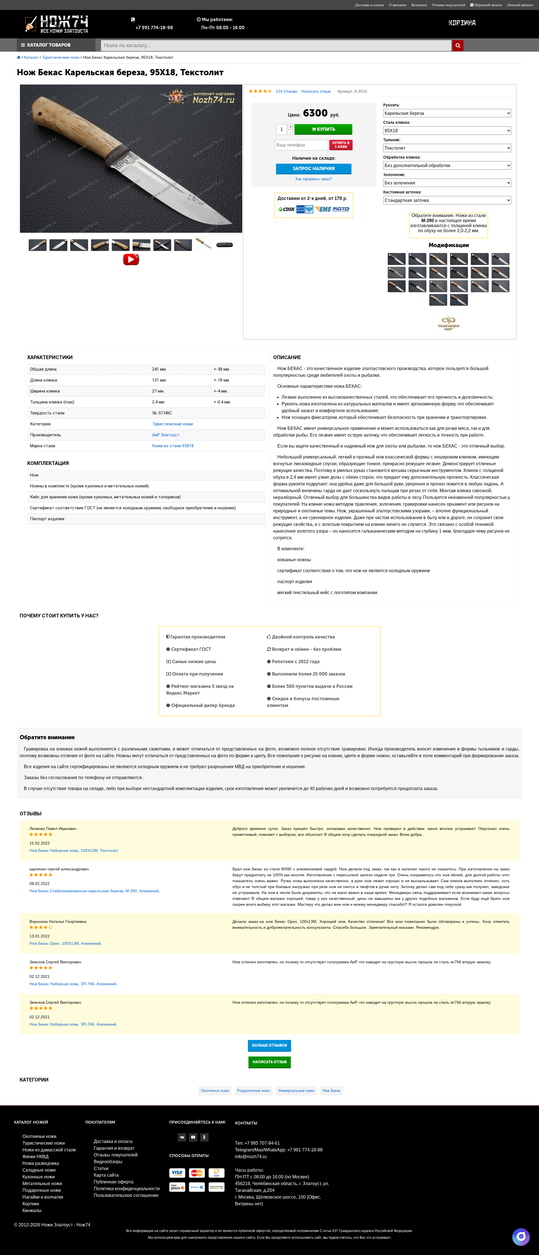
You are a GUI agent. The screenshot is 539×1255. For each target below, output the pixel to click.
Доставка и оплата (369, 5)
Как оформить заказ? (314, 179)
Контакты (419, 5)
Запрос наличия (314, 168)
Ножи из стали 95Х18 (173, 445)
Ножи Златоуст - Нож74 (65, 1224)
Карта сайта (106, 1175)
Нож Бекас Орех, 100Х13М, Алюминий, (65, 943)
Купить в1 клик (341, 145)
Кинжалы (32, 1210)
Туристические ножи (172, 423)
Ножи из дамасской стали (49, 1149)
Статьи (101, 1168)
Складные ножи (39, 1170)
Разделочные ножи (253, 1091)
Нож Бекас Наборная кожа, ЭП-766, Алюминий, (73, 984)
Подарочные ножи (41, 1190)
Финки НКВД (35, 1156)
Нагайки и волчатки (42, 1197)
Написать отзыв (316, 91)
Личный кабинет (520, 5)
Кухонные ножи (38, 1176)
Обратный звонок (487, 5)
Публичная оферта (113, 1181)
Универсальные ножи (296, 1091)
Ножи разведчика (40, 1163)
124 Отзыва (286, 91)
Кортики (30, 1203)
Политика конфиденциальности (127, 1188)
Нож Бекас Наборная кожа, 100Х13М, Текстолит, (74, 850)
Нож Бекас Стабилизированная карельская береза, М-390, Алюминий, (94, 891)
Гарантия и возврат (114, 1148)
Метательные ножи (42, 1183)
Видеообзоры (108, 1161)
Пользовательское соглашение (126, 1195)
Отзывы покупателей (448, 5)
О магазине (397, 5)
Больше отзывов (269, 1045)
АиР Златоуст (166, 434)
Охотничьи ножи (215, 1091)
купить (325, 129)
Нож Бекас (332, 1091)
